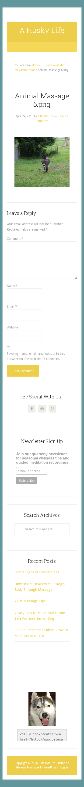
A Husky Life (42, 30)
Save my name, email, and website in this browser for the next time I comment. (36, 356)
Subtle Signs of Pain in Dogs (36, 572)
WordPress (51, 767)
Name (12, 286)
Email (12, 306)
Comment (15, 238)
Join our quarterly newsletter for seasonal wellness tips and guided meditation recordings (43, 458)
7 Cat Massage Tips (30, 601)
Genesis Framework (29, 767)
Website (12, 327)
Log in (64, 767)
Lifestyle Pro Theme (52, 763)
